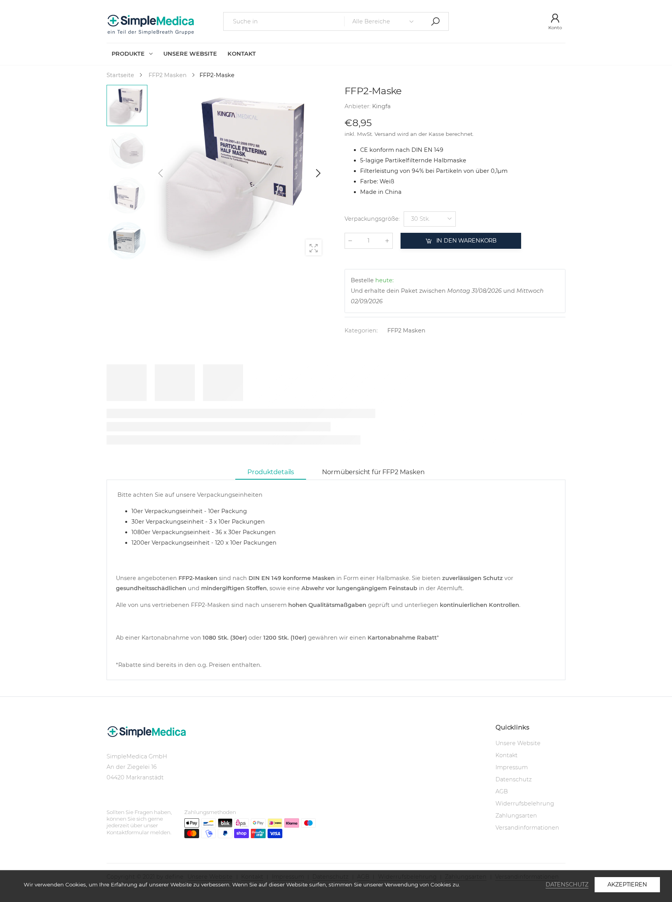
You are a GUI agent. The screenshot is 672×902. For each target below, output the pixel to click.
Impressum (511, 767)
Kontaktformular (128, 832)
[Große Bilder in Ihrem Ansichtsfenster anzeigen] (314, 247)
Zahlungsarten (516, 815)
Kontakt (506, 755)
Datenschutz (513, 779)
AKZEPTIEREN (627, 884)
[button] (318, 173)
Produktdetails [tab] (270, 472)
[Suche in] (435, 21)
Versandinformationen (527, 827)
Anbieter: (358, 106)
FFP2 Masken (406, 330)
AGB (501, 791)
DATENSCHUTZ (567, 884)
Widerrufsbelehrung (524, 803)
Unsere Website (518, 743)
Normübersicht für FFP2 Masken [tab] (373, 472)
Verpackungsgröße (372, 219)
